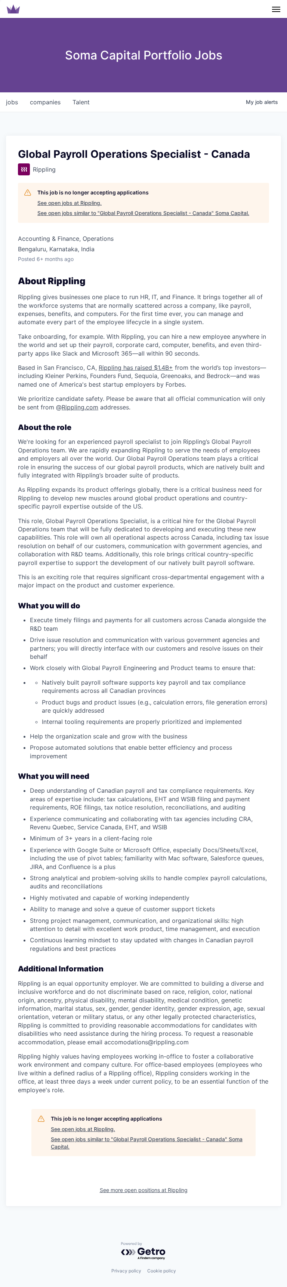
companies (45, 102)
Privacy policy (126, 1271)
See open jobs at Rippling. (69, 203)
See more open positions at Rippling (144, 1190)
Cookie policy (161, 1271)
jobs (12, 102)
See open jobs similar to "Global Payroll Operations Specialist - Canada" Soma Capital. (143, 213)
